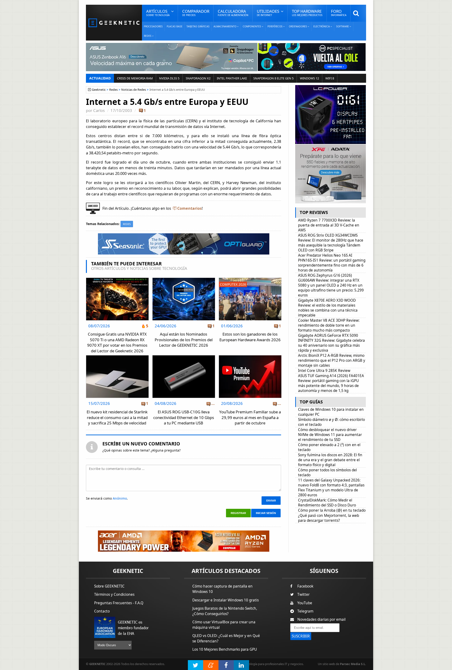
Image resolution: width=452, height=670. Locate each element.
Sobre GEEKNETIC (109, 586)
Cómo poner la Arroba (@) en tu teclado (332, 510)
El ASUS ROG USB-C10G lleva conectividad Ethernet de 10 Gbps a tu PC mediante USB (183, 417)
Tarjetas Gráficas (198, 26)
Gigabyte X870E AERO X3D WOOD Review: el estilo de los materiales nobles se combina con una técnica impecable (328, 308)
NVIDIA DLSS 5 (169, 78)
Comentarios (189, 208)
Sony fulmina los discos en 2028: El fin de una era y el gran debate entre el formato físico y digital (330, 459)
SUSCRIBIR (301, 636)
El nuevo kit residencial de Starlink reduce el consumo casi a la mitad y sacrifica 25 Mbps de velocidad (117, 417)
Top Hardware (307, 12)
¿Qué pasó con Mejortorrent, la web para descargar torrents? (328, 518)
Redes (113, 90)
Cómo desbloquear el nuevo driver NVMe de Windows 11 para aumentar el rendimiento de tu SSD (330, 434)
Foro (338, 12)
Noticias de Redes (133, 90)
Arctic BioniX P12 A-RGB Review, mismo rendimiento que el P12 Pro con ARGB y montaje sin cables (331, 360)
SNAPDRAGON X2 (198, 78)
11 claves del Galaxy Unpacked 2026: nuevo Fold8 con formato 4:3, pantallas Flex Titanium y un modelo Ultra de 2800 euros (331, 487)
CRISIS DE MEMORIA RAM (135, 78)
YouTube (304, 602)
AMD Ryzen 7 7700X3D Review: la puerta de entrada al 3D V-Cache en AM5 (328, 225)
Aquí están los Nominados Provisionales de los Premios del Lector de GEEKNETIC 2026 (184, 339)
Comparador (195, 12)
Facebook (305, 586)
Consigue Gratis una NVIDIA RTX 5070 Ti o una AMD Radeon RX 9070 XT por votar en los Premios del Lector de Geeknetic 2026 (117, 342)
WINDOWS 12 (309, 78)
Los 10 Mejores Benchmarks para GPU (224, 649)
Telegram (305, 611)
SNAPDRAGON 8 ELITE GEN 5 (273, 78)
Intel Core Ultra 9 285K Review (324, 370)
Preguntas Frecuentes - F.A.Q (118, 602)
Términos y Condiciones (114, 594)
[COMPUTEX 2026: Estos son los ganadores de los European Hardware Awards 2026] (250, 279)
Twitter (303, 594)
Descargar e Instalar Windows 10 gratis (225, 600)
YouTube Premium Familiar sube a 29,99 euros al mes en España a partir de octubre (250, 417)
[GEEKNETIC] (114, 22)
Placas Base (174, 26)
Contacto (102, 611)
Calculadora (233, 12)
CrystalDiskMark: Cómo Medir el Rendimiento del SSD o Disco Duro (327, 503)
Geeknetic (99, 90)
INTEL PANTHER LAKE (232, 78)
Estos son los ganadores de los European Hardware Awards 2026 (250, 336)
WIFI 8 (329, 78)
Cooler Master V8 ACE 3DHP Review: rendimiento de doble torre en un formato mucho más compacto (328, 325)
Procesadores (153, 26)
